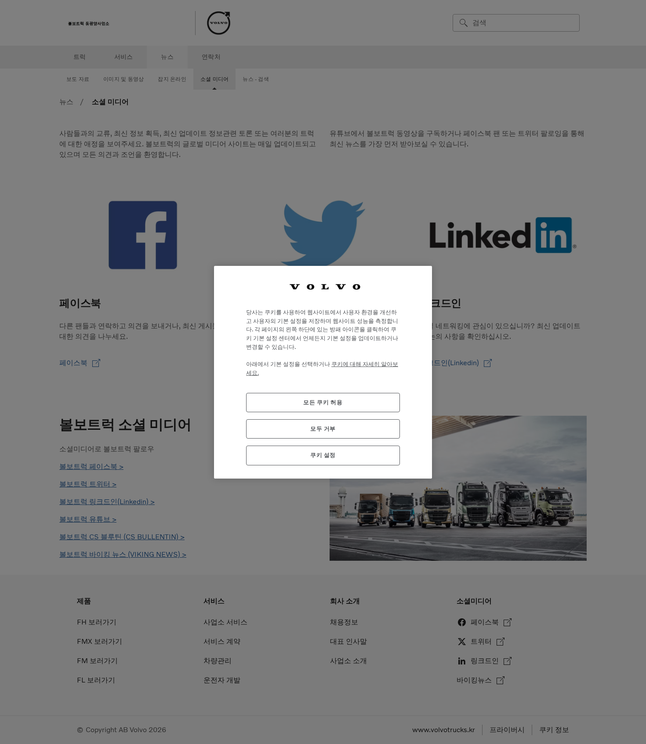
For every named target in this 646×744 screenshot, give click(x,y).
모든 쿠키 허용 (322, 402)
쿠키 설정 (323, 455)
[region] (323, 372)
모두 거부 (323, 428)
